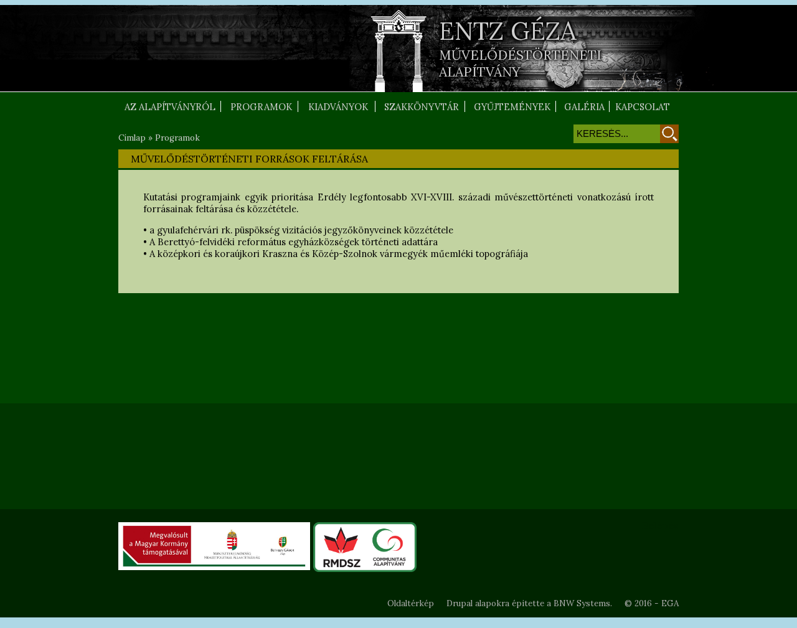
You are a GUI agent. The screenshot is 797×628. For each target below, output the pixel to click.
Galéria (584, 107)
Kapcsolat (642, 107)
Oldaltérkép (410, 603)
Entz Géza (508, 31)
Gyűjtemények (512, 107)
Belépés (660, 525)
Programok (261, 107)
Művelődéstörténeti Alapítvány (520, 63)
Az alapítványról (170, 107)
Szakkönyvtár (421, 107)
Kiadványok (338, 107)
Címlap (132, 138)
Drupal (459, 603)
